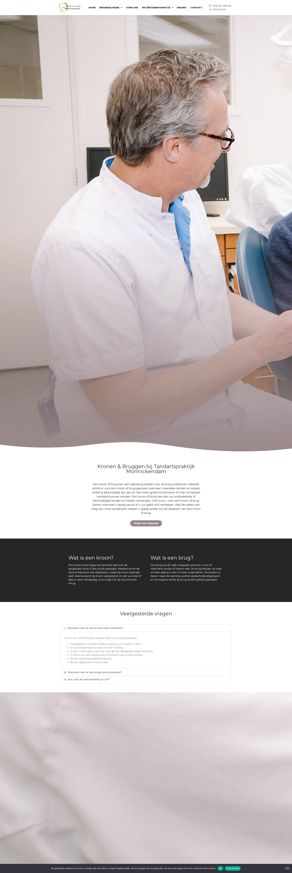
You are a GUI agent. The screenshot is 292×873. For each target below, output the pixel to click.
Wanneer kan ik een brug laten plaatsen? (95, 672)
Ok (220, 868)
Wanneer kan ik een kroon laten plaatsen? (95, 628)
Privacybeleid (232, 868)
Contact (196, 7)
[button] (146, 628)
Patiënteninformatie (156, 7)
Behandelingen (109, 7)
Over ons (132, 7)
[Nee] (287, 868)
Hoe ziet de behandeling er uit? (88, 679)
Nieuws (181, 7)
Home (92, 7)
